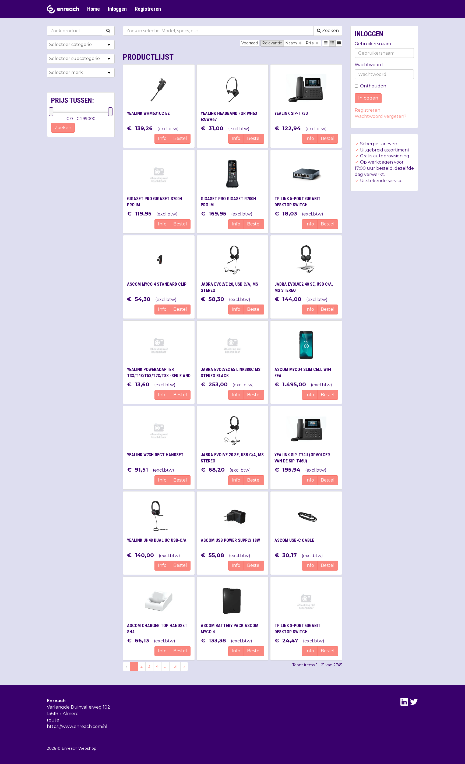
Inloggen (117, 9)
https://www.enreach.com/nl (77, 726)
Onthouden (373, 86)
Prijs (310, 43)
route (53, 720)
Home (93, 9)
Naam (291, 43)
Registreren (148, 9)
